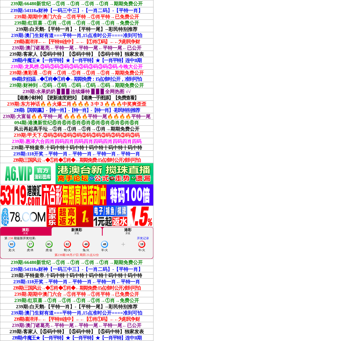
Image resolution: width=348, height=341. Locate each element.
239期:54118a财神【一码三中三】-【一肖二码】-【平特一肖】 (76, 10)
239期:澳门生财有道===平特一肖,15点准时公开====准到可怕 (76, 35)
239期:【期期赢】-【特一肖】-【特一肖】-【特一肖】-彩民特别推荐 (77, 110)
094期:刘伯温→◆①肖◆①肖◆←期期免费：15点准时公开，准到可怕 (77, 79)
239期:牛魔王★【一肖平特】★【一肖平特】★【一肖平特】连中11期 (77, 60)
